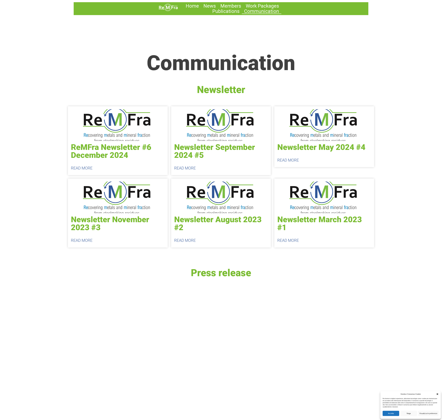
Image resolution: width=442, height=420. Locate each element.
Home (192, 6)
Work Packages (262, 6)
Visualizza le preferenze (428, 413)
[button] (437, 394)
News (210, 6)
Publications (226, 11)
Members (230, 6)
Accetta (391, 413)
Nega (409, 413)
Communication (261, 11)
